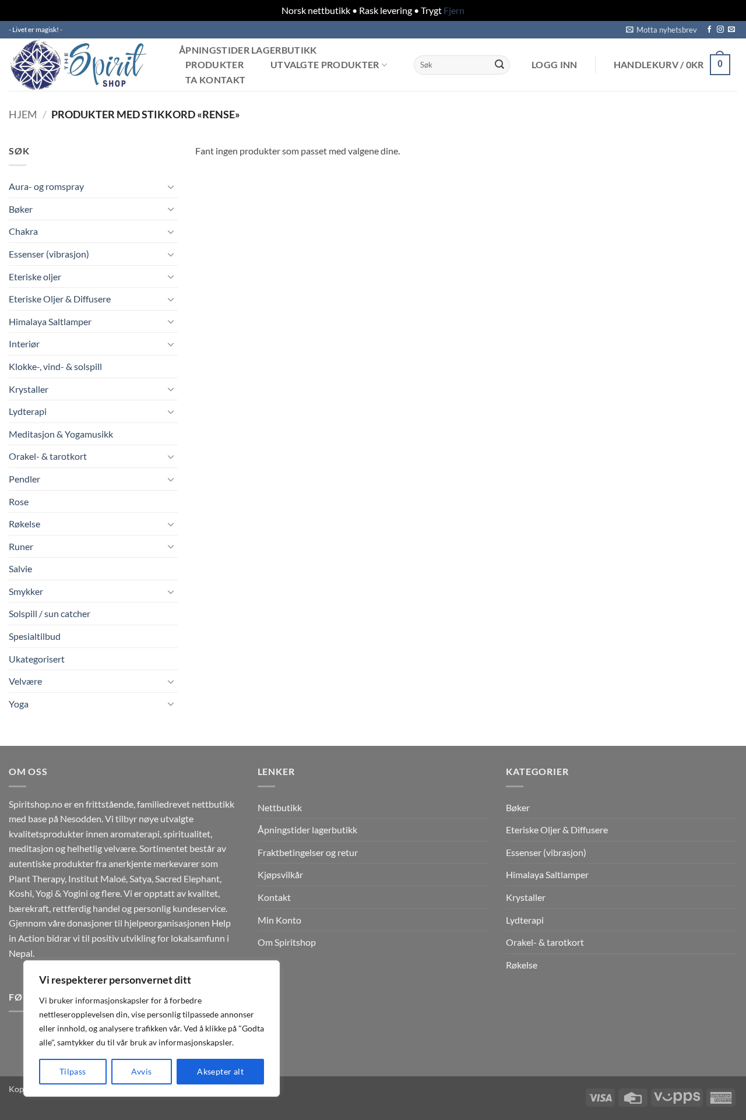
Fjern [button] (454, 10)
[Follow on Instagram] (720, 30)
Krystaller (28, 389)
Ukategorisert (37, 658)
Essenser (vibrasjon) (49, 253)
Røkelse (24, 523)
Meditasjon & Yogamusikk (61, 433)
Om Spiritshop (287, 942)
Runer (21, 546)
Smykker (26, 591)
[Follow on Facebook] (709, 30)
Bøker (21, 208)
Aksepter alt (220, 1071)
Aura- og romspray (46, 186)
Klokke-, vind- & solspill (55, 366)
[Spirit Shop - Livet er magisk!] (81, 64)
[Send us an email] (731, 30)
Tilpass (72, 1071)
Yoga (19, 703)
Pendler (24, 478)
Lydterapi (28, 411)
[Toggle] (171, 186)
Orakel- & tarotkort (48, 456)
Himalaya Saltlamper (50, 321)
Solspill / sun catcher (49, 613)
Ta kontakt (215, 79)
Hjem (23, 114)
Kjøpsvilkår (280, 874)
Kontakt (274, 897)
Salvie (20, 568)
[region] (151, 1028)
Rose (19, 501)
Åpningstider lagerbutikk (248, 50)
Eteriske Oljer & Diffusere (60, 298)
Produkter (214, 64)
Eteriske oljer (35, 276)
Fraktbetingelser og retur (308, 852)
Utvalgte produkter (324, 65)
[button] (661, 29)
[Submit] (499, 65)
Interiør (24, 343)
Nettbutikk (280, 807)
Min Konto (279, 919)
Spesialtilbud (35, 636)
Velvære (25, 680)
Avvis (141, 1071)
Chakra (23, 231)
